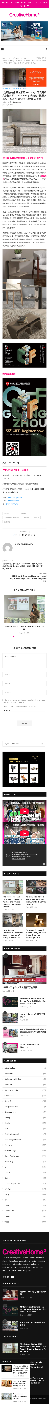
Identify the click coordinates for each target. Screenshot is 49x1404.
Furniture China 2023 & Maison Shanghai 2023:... (20, 1383)
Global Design (25, 1150)
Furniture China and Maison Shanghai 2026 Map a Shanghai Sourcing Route (36, 934)
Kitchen (25, 1178)
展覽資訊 (26, 517)
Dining (25, 1117)
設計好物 (7, 522)
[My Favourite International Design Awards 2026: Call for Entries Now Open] (10, 1002)
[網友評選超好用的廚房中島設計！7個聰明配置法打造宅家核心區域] (10, 1033)
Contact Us (32, 3)
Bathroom (25, 1073)
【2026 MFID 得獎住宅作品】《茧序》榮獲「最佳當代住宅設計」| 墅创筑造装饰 (20, 1369)
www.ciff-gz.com (15, 497)
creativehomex (15, 102)
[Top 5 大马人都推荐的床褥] (24, 969)
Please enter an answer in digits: (20, 707)
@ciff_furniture (12, 504)
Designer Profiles (25, 1106)
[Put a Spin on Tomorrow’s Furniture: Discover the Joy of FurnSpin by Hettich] (13, 920)
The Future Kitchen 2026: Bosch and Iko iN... (24, 628)
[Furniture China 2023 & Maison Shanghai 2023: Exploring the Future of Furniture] (7, 1383)
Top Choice (25, 1211)
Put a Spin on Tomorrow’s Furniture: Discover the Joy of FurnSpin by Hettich (13, 934)
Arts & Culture (25, 1068)
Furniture (15, 88)
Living (25, 88)
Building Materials (25, 1090)
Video (25, 1222)
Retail (25, 1205)
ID (25, 1167)
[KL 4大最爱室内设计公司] (10, 1018)
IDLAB (25, 1172)
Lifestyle (16, 58)
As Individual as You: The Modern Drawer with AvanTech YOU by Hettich (36, 900)
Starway (24, 513)
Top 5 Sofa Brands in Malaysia (29, 1045)
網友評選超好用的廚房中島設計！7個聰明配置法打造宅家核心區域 (33, 1030)
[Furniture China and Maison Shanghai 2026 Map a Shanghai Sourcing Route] (36, 920)
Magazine (15, 3)
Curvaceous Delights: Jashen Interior (20, 1396)
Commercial (25, 1095)
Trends (25, 1216)
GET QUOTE (43, 3)
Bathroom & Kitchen (25, 1079)
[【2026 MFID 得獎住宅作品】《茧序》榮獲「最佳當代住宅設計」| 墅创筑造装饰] (7, 1368)
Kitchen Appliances (25, 1183)
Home (5, 58)
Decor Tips (25, 1101)
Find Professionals (25, 1134)
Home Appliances (25, 1156)
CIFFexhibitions (13, 500)
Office (25, 1200)
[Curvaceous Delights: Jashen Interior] (7, 1396)
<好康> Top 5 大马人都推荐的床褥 (20, 987)
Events (26, 58)
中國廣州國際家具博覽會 (11, 517)
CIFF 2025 (7, 513)
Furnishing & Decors (25, 1139)
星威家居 (36, 517)
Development (25, 1112)
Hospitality (25, 1161)
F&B (25, 1128)
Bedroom (25, 1084)
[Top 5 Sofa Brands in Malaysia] (10, 1048)
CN (15, 513)
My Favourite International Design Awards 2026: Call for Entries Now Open (33, 1001)
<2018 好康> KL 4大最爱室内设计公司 (32, 1015)
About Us (5, 3)
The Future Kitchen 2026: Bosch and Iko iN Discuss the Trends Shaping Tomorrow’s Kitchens (12, 902)
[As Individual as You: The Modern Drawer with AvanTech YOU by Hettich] (36, 887)
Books (23, 3)
